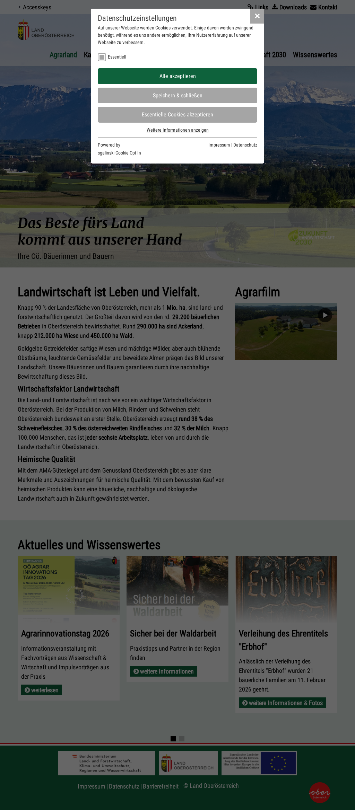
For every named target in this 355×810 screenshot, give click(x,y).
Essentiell (117, 57)
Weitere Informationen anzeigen (178, 130)
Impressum (219, 145)
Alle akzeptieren (177, 76)
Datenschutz (245, 145)
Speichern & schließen (177, 95)
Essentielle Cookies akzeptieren (177, 114)
